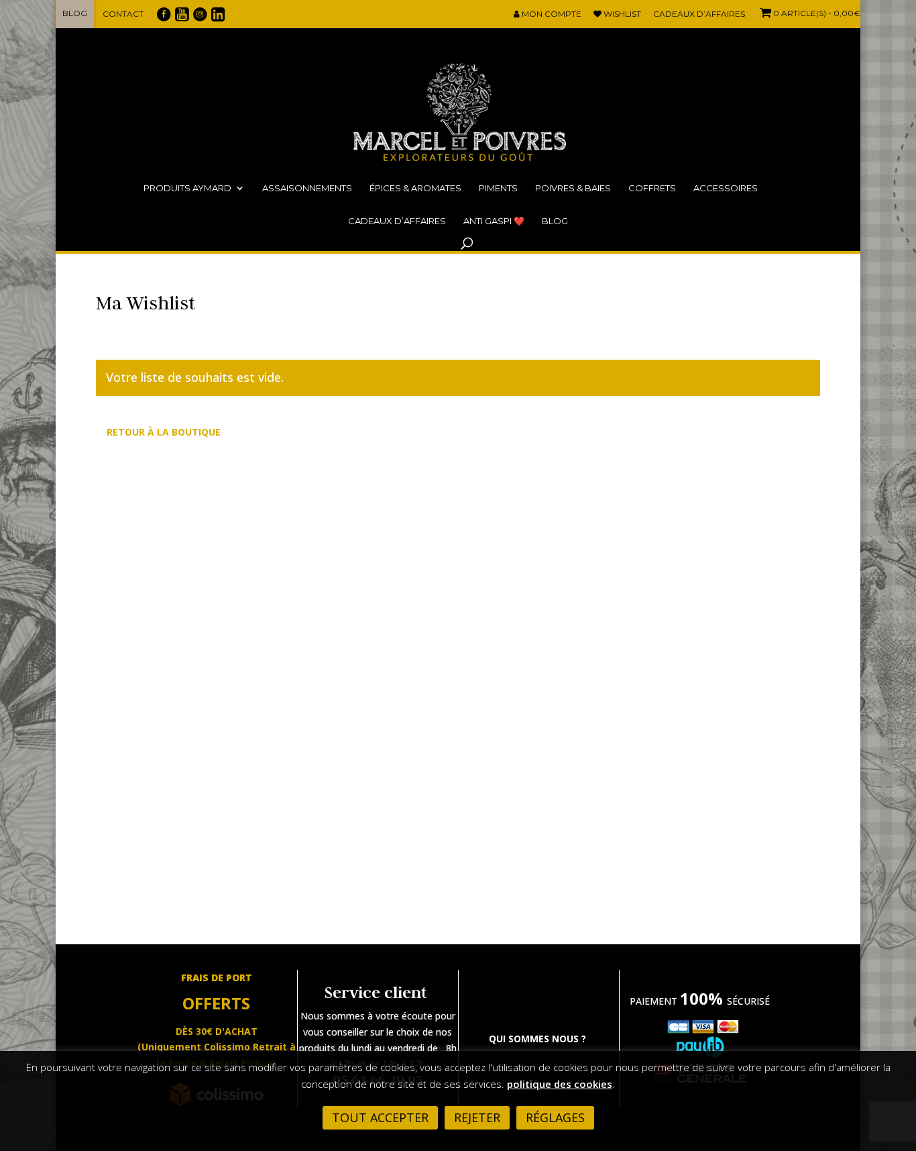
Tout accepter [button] (380, 1117)
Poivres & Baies (573, 188)
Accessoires (725, 188)
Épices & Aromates (415, 188)
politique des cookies (559, 1084)
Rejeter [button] (477, 1117)
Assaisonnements (307, 188)
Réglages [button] (555, 1117)
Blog (74, 13)
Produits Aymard (187, 188)
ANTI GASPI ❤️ (493, 220)
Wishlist (621, 14)
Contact (123, 14)
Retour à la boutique (164, 432)
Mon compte (550, 14)
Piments (498, 188)
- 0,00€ (816, 13)
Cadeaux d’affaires (699, 14)
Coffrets (652, 188)
